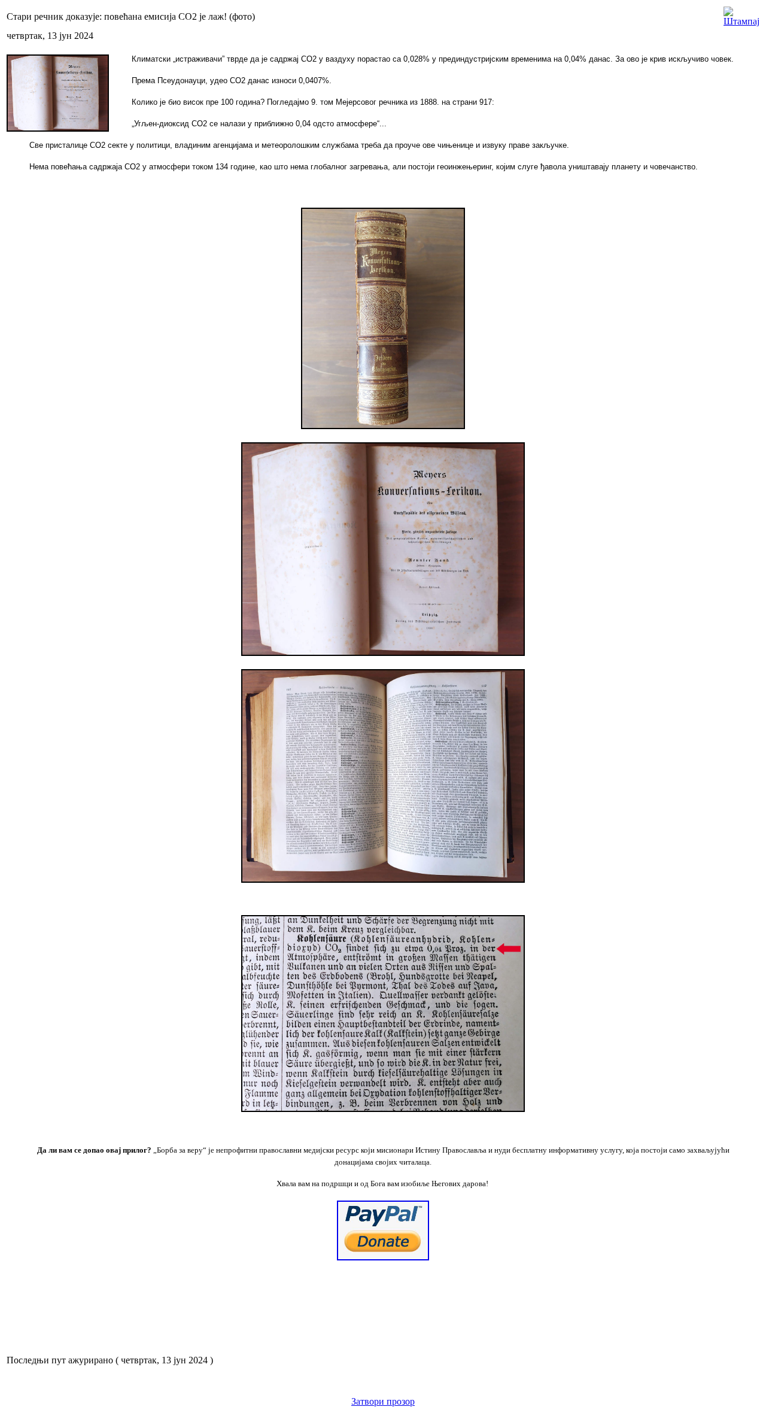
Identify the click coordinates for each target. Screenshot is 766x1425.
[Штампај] (741, 13)
